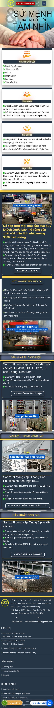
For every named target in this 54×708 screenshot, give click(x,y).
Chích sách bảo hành (11, 689)
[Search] (38, 4)
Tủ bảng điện (8, 667)
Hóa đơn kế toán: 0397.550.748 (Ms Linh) (19, 653)
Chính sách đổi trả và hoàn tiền (15, 698)
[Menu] (44, 3)
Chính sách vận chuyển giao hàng (16, 693)
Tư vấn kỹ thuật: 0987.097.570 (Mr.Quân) (19, 648)
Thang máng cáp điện (11, 671)
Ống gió (6, 675)
